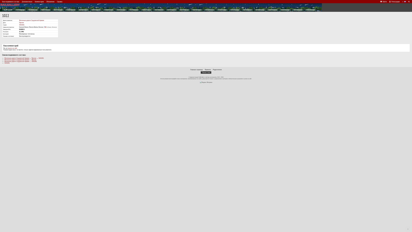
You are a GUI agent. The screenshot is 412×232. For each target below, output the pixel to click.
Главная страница (196, 69)
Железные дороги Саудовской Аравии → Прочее (20, 60)
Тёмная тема (206, 72)
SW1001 (21, 25)
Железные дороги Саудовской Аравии (31, 20)
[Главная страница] (206, 7)
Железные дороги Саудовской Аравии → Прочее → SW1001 (24, 58)
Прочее (21, 22)
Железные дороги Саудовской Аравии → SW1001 (20, 61)
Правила (208, 69)
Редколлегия (217, 69)
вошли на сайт (12, 48)
